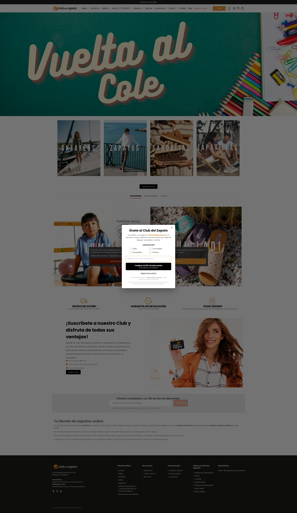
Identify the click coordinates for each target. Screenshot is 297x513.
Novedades (137, 252)
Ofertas (155, 252)
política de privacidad (154, 277)
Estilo (135, 249)
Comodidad (157, 249)
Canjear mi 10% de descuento (148, 266)
